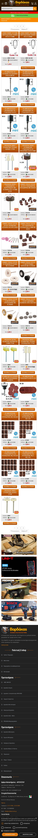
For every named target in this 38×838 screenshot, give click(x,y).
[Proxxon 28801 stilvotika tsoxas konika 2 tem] (10, 161)
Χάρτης (3, 803)
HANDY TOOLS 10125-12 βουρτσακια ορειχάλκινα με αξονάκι (10, 301)
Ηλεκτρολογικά (8, 771)
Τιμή (6, 64)
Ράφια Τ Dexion (8, 760)
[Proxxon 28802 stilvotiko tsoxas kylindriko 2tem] (28, 354)
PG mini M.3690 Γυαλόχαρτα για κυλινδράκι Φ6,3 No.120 (28, 454)
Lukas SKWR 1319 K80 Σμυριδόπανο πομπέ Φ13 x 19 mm (10, 35)
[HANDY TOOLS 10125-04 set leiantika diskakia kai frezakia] (10, 240)
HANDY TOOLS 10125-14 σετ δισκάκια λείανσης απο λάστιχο (28, 301)
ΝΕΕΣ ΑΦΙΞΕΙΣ (7, 682)
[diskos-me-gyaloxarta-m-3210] (10, 391)
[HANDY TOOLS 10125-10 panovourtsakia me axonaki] (10, 276)
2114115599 (17, 805)
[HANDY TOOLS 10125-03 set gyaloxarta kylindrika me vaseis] (28, 202)
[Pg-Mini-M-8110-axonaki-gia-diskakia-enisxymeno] (10, 86)
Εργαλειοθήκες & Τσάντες (10, 748)
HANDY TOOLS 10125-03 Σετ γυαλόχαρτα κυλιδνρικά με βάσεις (28, 186)
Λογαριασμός (35, 3)
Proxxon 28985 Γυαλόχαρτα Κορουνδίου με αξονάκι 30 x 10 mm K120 (10, 187)
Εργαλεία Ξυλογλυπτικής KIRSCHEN (13, 693)
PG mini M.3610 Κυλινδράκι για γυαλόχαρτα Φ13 (10, 110)
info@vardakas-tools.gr (11, 811)
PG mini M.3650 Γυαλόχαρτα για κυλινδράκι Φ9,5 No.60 (10, 415)
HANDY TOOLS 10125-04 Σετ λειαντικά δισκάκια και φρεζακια (10, 225)
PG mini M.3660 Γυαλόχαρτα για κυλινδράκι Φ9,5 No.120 (28, 416)
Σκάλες (5, 765)
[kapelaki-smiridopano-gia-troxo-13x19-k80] (10, 47)
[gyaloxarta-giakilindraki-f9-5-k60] (10, 429)
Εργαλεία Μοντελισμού (10, 704)
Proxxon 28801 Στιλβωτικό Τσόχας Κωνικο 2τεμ (10, 147)
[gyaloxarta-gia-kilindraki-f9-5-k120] (28, 429)
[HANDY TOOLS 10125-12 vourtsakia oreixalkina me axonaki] (10, 315)
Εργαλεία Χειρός (8, 688)
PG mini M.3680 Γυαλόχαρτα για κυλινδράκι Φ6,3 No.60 (10, 454)
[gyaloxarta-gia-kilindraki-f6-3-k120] (28, 468)
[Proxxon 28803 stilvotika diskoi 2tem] (10, 505)
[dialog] (19, 827)
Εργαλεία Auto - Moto (9, 715)
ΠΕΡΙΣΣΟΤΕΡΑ (4, 645)
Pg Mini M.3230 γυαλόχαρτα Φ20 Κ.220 (28, 377)
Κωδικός (5, 58)
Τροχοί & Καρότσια (9, 699)
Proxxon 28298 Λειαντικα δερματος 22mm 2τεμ (10, 341)
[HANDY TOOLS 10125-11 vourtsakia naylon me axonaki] (28, 276)
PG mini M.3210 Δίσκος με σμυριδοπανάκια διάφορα (10, 378)
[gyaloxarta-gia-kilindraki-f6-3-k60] (10, 468)
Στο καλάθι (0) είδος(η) (32, 3)
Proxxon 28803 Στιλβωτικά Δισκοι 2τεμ (10, 492)
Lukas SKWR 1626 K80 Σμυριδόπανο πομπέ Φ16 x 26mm (28, 35)
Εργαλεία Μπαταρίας (9, 732)
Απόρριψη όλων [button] (28, 834)
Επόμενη (24, 29)
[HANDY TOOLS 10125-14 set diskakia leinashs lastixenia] (28, 315)
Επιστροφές (7, 671)
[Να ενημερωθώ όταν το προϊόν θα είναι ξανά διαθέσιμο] (8, 62)
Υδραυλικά (6, 754)
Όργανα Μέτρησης (8, 737)
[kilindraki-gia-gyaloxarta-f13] (10, 123)
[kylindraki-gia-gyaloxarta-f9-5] (28, 86)
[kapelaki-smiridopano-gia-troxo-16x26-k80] (28, 47)
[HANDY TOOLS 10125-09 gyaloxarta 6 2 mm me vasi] (28, 240)
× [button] (36, 818)
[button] (19, 831)
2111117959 (10, 805)
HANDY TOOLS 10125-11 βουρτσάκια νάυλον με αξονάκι (28, 264)
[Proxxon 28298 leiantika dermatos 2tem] (10, 354)
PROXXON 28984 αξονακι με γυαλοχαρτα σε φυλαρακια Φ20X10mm (28, 148)
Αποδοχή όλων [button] (10, 834)
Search (35, 8)
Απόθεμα (5, 60)
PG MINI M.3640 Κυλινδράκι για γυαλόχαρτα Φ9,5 (28, 73)
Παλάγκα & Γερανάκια (9, 743)
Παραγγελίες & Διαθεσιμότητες (12, 666)
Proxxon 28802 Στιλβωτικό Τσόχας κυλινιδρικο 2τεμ (28, 341)
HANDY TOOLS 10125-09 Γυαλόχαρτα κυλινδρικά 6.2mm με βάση (28, 226)
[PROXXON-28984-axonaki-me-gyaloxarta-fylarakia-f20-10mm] (28, 161)
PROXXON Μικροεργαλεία (10, 721)
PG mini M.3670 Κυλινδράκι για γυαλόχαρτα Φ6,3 (28, 110)
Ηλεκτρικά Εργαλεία (9, 710)
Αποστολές (6, 660)
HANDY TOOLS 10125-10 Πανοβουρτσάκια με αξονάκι (10, 264)
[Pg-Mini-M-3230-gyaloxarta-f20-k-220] (28, 391)
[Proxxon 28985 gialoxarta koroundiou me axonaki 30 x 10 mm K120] (10, 202)
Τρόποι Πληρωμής (8, 655)
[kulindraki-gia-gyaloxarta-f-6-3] (28, 123)
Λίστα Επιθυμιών (6, 3)
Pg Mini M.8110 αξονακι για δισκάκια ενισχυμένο (10, 73)
